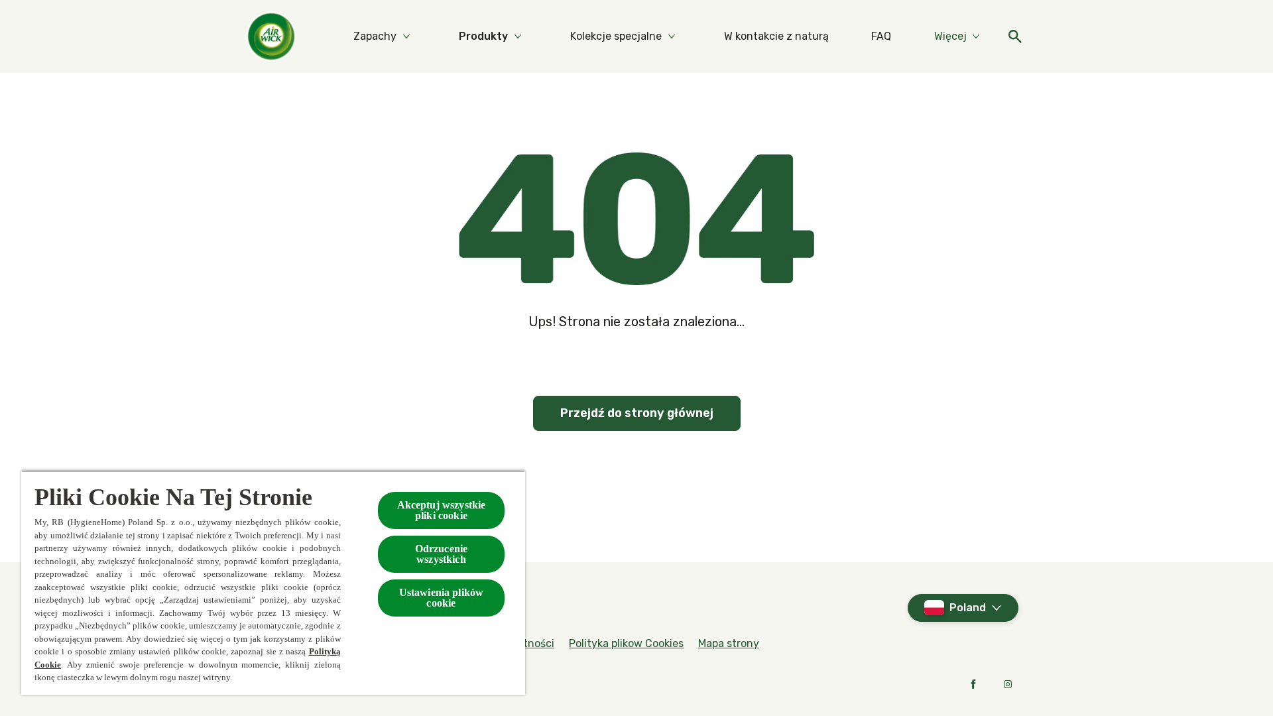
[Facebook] (973, 684)
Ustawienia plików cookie (441, 598)
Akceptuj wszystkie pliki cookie (441, 510)
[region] (273, 582)
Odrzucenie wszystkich (441, 554)
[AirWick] (271, 36)
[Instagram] (1007, 684)
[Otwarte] (1015, 36)
